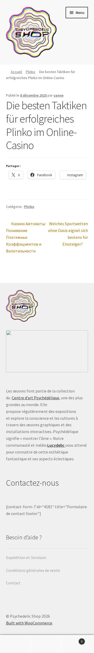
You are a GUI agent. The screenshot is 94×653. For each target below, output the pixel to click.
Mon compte (15, 644)
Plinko (30, 71)
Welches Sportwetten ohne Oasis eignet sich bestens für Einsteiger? (68, 234)
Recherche (47, 644)
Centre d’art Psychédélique (35, 397)
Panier (73, 639)
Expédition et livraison (26, 557)
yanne (58, 95)
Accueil (16, 71)
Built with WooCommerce (29, 623)
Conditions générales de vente (33, 570)
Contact (13, 582)
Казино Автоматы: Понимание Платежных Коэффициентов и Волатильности (26, 237)
